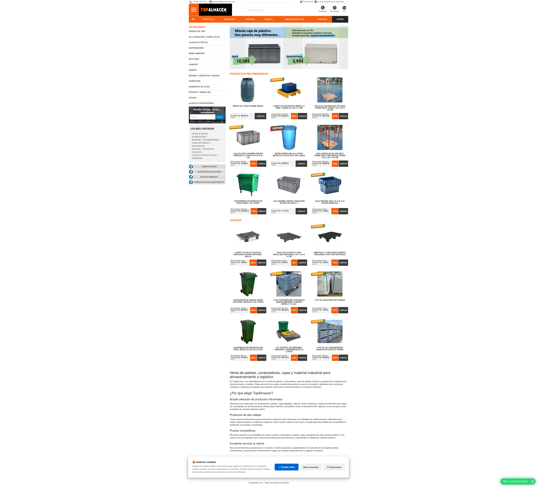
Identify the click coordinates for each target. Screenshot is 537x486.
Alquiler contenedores (201, 103)
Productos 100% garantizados (209, 182)
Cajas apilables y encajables (201, 144)
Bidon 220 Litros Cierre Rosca (248, 106)
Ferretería (194, 81)
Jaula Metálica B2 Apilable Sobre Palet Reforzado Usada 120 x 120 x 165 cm (330, 155)
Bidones (196, 139)
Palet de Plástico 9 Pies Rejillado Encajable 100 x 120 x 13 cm (289, 254)
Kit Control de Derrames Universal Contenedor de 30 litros (289, 349)
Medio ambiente (197, 53)
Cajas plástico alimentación (200, 135)
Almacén (193, 64)
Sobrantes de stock (295, 19)
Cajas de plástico (198, 42)
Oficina (192, 97)
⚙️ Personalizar (334, 467)
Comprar (260, 116)
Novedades (229, 19)
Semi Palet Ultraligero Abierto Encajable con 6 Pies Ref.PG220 (330, 254)
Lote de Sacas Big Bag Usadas (330, 300)
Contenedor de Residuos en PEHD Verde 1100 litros (248, 202)
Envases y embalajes (200, 92)
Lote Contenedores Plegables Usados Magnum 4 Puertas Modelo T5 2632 (289, 302)
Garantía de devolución (209, 172)
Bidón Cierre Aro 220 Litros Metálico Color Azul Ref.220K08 (289, 155)
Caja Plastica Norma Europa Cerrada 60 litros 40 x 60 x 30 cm (248, 155)
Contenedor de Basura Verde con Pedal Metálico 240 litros (248, 301)
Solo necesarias (311, 467)
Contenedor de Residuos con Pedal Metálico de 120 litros (248, 349)
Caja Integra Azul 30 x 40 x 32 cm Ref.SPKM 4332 (330, 202)
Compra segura (209, 166)
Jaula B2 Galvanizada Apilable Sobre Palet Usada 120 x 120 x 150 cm (329, 108)
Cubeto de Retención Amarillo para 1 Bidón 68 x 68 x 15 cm (289, 107)
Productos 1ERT (197, 31)
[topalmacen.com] (210, 9)
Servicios (250, 19)
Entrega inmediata (209, 177)
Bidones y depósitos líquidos (204, 75)
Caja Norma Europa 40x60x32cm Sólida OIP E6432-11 (288, 202)
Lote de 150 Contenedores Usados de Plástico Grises (329, 349)
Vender (340, 19)
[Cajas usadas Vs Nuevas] (289, 47)
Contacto (323, 11)
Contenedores (196, 48)
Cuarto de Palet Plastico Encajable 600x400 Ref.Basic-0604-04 (248, 254)
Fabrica (193, 70)
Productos (208, 19)
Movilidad (194, 59)
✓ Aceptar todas (287, 467)
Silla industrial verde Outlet (204, 37)
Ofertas (269, 19)
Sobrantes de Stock (199, 86)
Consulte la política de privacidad (200, 121)
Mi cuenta (334, 11)
